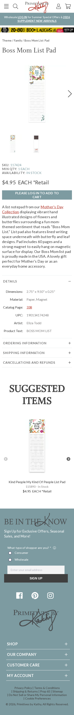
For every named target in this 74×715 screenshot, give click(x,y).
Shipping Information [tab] (24, 353)
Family (18, 40)
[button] (6, 6)
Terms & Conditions (47, 688)
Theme (7, 40)
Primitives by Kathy (29, 704)
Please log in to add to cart (37, 195)
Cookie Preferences (38, 698)
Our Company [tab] (22, 654)
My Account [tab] (20, 675)
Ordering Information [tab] (24, 343)
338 (29, 307)
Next (68, 459)
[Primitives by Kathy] (36, 630)
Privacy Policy (23, 688)
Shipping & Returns (25, 691)
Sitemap (57, 691)
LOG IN (22, 17)
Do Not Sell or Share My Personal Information (38, 695)
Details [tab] (10, 281)
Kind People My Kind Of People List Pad (37, 482)
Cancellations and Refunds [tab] (29, 362)
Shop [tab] (12, 644)
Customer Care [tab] (23, 665)
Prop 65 (45, 691)
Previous (5, 459)
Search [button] (15, 6)
